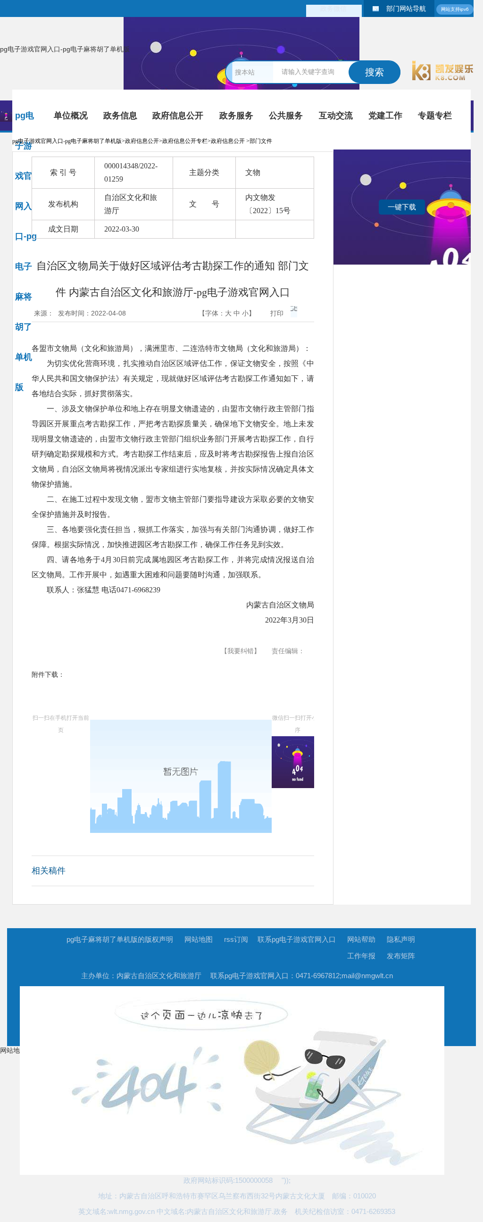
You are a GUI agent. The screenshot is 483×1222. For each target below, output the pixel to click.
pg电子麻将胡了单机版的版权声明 (120, 939)
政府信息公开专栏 (185, 141)
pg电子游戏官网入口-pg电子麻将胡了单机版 (65, 49)
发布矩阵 (401, 956)
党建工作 (385, 115)
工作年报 (361, 956)
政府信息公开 (177, 115)
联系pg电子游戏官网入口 (297, 939)
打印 (276, 313)
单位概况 (70, 115)
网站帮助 (361, 939)
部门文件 (261, 141)
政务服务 (236, 115)
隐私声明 (401, 939)
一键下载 (402, 207)
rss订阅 (236, 939)
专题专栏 (435, 115)
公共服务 (286, 115)
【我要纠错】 (240, 651)
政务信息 (120, 115)
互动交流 (335, 115)
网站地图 (198, 939)
